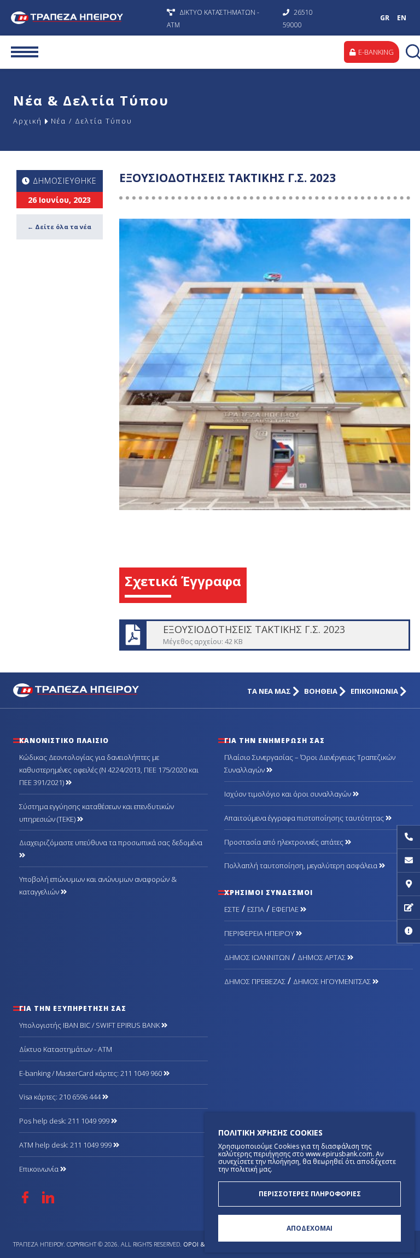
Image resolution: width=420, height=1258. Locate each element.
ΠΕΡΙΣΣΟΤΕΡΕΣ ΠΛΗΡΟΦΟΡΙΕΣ (310, 1193)
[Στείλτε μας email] (408, 861)
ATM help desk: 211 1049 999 (66, 1145)
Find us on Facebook (25, 1197)
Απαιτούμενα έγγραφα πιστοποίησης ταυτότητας (305, 818)
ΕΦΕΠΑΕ (286, 909)
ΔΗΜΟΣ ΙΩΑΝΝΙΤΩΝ (257, 957)
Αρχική (27, 121)
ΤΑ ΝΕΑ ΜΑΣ (270, 691)
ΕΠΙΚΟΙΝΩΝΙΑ (375, 691)
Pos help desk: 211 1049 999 (65, 1121)
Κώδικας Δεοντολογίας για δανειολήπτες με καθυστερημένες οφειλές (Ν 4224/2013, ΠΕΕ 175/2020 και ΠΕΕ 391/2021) (109, 769)
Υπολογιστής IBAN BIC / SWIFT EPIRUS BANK (90, 1025)
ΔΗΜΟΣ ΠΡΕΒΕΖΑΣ (254, 981)
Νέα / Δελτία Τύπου (91, 121)
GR (384, 17)
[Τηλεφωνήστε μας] (408, 837)
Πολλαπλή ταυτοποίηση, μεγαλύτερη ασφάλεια (301, 865)
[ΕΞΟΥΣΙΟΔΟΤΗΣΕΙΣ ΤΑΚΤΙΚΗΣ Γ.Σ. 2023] (265, 364)
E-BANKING (375, 52)
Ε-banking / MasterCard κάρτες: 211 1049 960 (91, 1073)
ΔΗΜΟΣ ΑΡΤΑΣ (322, 957)
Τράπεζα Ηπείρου (86, 18)
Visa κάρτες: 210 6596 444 (60, 1097)
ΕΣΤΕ (232, 909)
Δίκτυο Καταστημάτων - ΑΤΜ (65, 1049)
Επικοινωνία (39, 1169)
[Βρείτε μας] (408, 884)
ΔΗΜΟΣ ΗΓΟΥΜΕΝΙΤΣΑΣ (332, 981)
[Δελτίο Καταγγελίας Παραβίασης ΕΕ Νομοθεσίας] (408, 931)
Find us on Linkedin (48, 1197)
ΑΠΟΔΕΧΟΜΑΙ (309, 1228)
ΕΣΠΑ (255, 909)
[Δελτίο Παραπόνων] (408, 908)
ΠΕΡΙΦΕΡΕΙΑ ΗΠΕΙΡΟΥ (260, 933)
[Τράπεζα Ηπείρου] (77, 689)
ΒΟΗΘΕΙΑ (321, 691)
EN (401, 17)
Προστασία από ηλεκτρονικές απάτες (284, 842)
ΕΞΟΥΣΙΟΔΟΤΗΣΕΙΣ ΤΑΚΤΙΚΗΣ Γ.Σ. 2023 (264, 635)
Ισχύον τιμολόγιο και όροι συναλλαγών (288, 794)
